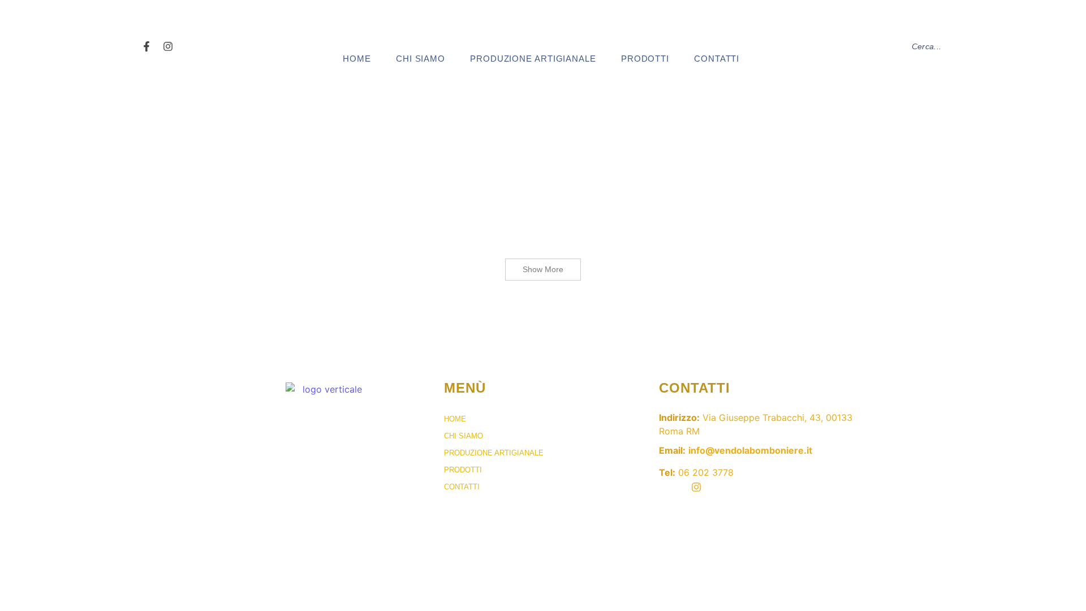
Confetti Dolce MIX (535, 164)
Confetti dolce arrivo (677, 164)
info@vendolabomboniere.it (750, 450)
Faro (387, 164)
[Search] (1061, 46)
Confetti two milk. (269, 211)
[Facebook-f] (147, 46)
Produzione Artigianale (533, 58)
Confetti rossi (259, 164)
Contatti (716, 58)
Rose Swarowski (333, 164)
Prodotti (645, 58)
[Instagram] (168, 46)
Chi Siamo (420, 58)
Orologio (603, 164)
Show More (543, 269)
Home (357, 58)
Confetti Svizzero (445, 164)
